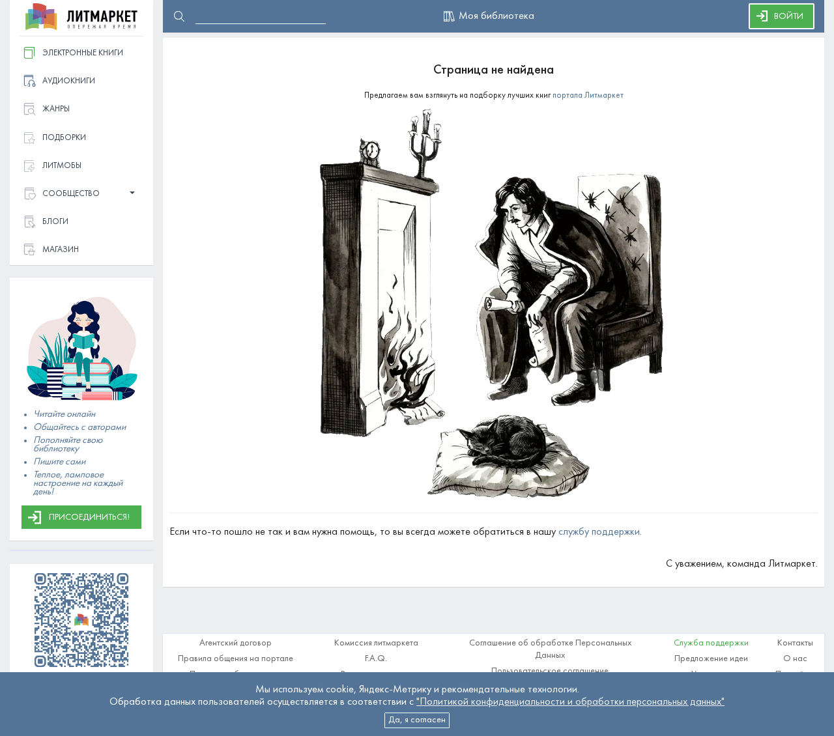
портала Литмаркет (588, 96)
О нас (795, 659)
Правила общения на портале (235, 659)
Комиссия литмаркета (376, 643)
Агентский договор (235, 643)
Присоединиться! (89, 517)
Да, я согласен (417, 720)
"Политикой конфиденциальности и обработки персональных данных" (570, 702)
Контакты (795, 643)
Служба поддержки (711, 643)
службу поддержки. (600, 532)
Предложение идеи (711, 659)
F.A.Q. (376, 659)
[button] (81, 194)
